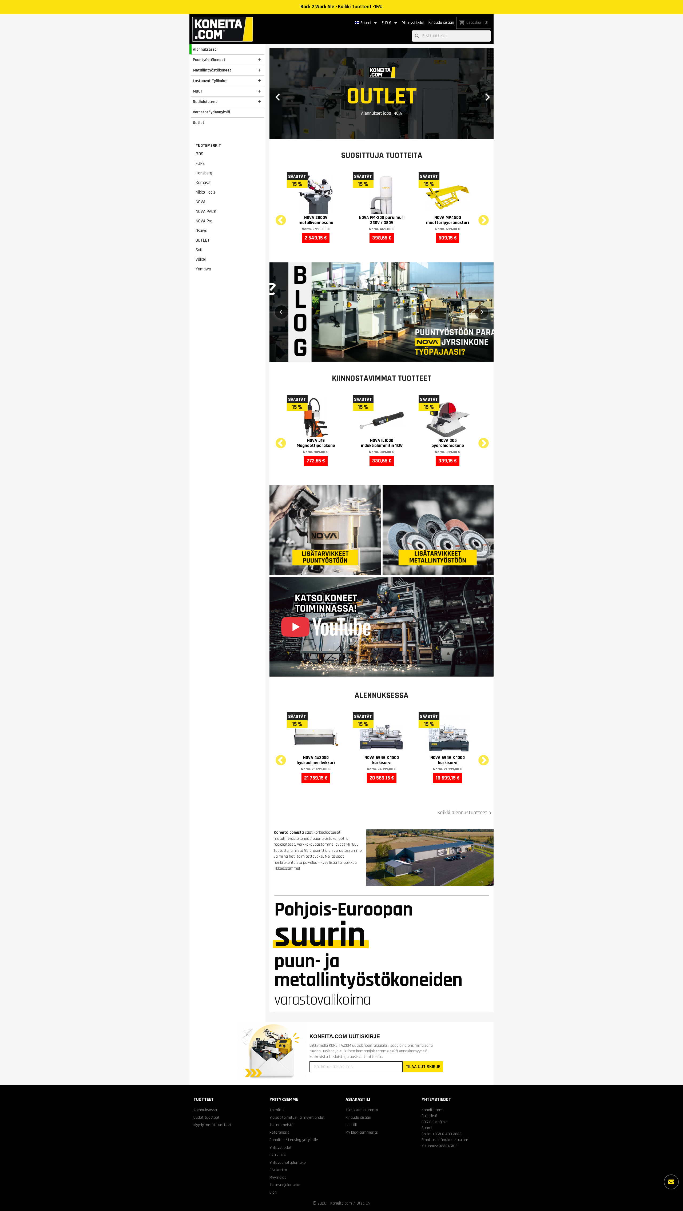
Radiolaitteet (205, 101)
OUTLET (203, 240)
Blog (273, 1192)
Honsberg (204, 173)
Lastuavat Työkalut (210, 80)
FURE (200, 163)
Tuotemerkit (208, 146)
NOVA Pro (204, 221)
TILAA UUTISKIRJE (423, 1067)
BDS (199, 154)
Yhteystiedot (413, 23)
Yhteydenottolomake (287, 1162)
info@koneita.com (453, 1139)
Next (480, 217)
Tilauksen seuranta (362, 1110)
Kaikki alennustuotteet (465, 813)
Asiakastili (358, 1099)
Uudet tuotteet (206, 1117)
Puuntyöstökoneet (209, 59)
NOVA (200, 202)
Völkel (201, 259)
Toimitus (276, 1110)
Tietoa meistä (281, 1125)
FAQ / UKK (277, 1155)
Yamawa (203, 269)
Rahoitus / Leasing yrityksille (293, 1139)
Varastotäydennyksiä (211, 112)
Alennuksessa (205, 49)
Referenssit (279, 1132)
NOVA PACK (206, 211)
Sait (199, 250)
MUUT (198, 91)
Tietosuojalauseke (284, 1185)
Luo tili (351, 1125)
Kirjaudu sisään (441, 22)
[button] (286, 93)
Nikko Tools (205, 192)
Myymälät (277, 1177)
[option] (381, 93)
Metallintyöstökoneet (212, 70)
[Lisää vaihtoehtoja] (671, 1181)
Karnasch (204, 183)
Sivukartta (278, 1170)
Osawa (201, 231)
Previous (277, 217)
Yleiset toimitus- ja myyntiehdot (297, 1117)
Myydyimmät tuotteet (212, 1125)
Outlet (198, 122)
